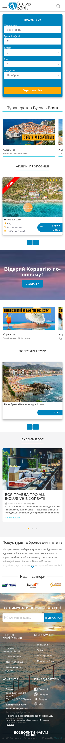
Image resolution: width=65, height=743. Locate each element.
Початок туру (10, 24)
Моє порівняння (45, 655)
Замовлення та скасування (11, 669)
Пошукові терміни (14, 656)
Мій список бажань (46, 660)
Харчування (10, 70)
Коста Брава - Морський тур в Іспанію (24, 404)
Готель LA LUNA (12, 219)
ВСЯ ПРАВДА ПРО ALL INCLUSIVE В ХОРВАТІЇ (25, 496)
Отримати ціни (32, 90)
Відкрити (33, 283)
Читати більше (12, 517)
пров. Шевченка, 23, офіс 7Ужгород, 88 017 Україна (18, 695)
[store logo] (19, 5)
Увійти (40, 649)
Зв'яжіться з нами (14, 661)
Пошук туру (32, 19)
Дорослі (8, 47)
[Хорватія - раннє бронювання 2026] (29, 132)
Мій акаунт (42, 644)
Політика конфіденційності (11, 649)
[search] (58, 6)
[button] (28, 528)
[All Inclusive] (29, 318)
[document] (32, 726)
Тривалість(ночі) (12, 36)
